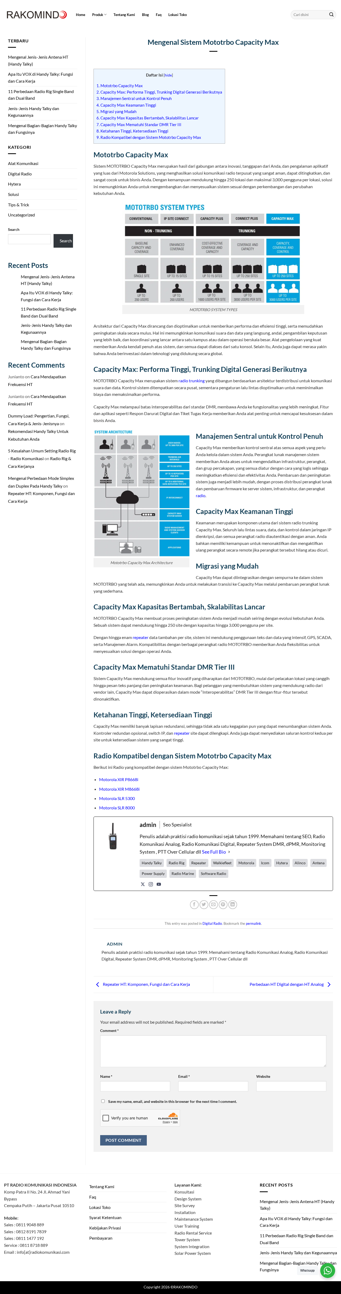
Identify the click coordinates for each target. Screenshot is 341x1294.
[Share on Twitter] (204, 904)
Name (106, 1076)
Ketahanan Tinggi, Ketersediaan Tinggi (132, 130)
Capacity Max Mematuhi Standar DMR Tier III (138, 124)
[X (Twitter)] (143, 884)
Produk (97, 15)
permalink (253, 923)
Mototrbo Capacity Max (119, 85)
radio (200, 495)
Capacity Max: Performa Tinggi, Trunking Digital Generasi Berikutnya (159, 92)
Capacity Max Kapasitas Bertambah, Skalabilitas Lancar (147, 117)
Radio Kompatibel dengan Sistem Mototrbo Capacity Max (148, 137)
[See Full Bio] (229, 852)
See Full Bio (214, 852)
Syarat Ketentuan (105, 1217)
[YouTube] (159, 884)
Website (263, 1076)
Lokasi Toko (177, 15)
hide (168, 75)
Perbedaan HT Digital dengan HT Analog (287, 984)
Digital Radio (20, 173)
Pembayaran (100, 1237)
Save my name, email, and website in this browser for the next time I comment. (172, 1101)
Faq (158, 15)
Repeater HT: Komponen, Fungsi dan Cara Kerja (146, 984)
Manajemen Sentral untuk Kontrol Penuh (134, 98)
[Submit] (331, 14)
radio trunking (191, 380)
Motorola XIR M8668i (119, 788)
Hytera (14, 183)
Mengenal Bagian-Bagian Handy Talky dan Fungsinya (42, 129)
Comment (109, 1030)
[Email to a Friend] (213, 904)
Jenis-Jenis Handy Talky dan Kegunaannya (33, 112)
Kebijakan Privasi (105, 1227)
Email (184, 1076)
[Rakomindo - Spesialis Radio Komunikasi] (36, 14)
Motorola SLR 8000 (117, 807)
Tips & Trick (18, 204)
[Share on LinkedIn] (232, 904)
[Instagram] (151, 884)
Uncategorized (21, 214)
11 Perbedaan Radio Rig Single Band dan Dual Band (41, 95)
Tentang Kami (124, 15)
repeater (140, 637)
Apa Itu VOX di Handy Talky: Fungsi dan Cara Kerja (40, 77)
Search (13, 229)
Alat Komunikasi (23, 163)
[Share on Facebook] (194, 904)
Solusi (13, 194)
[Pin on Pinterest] (223, 904)
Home (80, 15)
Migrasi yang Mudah (116, 111)
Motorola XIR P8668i (118, 779)
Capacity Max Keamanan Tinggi (126, 105)
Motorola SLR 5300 (117, 798)
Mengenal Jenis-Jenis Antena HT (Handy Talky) (38, 60)
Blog (145, 15)
